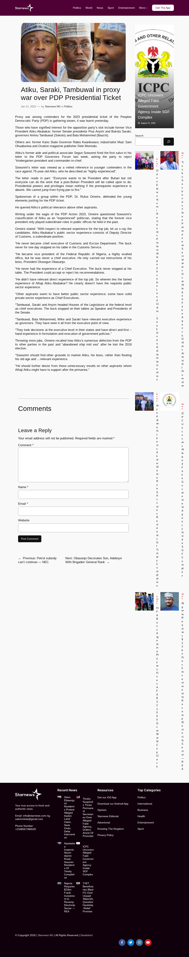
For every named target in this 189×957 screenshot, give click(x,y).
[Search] (169, 142)
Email (23, 503)
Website (23, 520)
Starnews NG (53, 106)
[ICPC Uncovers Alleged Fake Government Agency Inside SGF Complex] (169, 401)
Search (139, 135)
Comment (26, 445)
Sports (157, 600)
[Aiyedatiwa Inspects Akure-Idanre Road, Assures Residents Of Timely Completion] (144, 401)
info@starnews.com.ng (36, 815)
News (157, 162)
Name (23, 487)
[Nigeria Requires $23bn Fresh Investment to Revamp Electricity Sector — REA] (169, 601)
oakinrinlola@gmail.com (29, 819)
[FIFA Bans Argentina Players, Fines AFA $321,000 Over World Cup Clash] (158, 76)
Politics (68, 106)
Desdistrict (86, 935)
